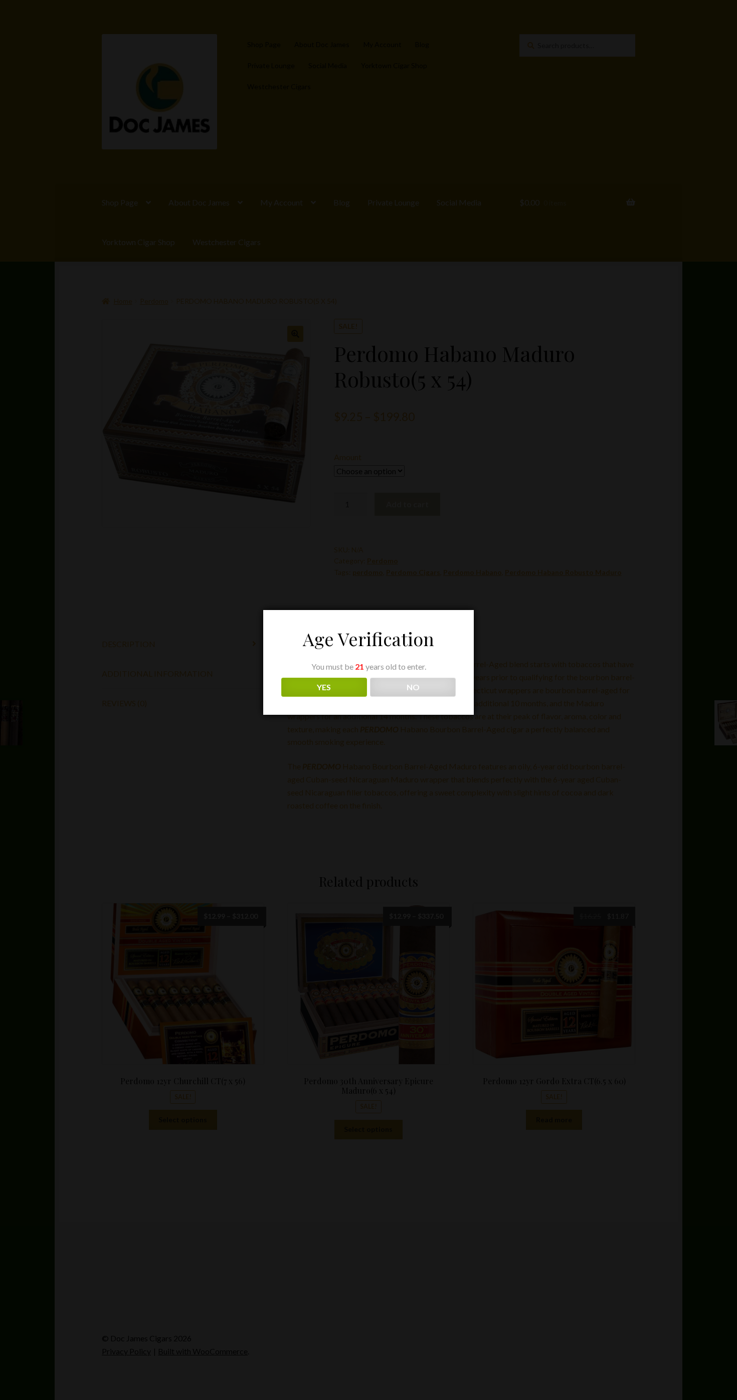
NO (413, 687)
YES (324, 687)
